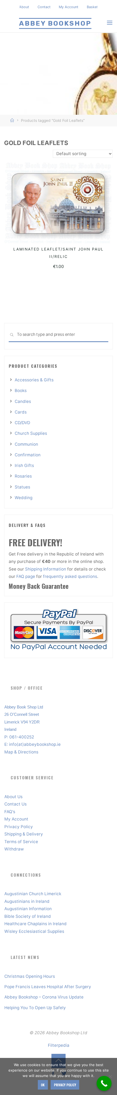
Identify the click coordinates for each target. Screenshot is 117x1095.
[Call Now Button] (104, 1083)
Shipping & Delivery (23, 834)
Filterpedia (58, 1045)
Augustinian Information (28, 908)
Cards (21, 412)
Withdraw (14, 849)
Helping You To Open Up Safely (35, 1007)
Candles (23, 401)
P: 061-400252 (19, 737)
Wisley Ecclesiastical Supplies (34, 931)
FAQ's (9, 811)
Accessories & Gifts (34, 379)
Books (21, 390)
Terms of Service (21, 841)
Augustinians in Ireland (27, 901)
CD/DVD (22, 422)
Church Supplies (31, 433)
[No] (110, 1076)
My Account (68, 7)
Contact (44, 7)
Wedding (23, 497)
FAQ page (26, 576)
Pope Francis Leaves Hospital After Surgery (47, 986)
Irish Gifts (24, 465)
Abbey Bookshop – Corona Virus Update (44, 997)
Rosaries (23, 476)
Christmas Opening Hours (29, 976)
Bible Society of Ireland (27, 916)
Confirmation (28, 454)
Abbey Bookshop (55, 23)
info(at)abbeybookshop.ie (35, 744)
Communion (26, 444)
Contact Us (15, 804)
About (24, 7)
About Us (13, 796)
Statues (22, 487)
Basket (92, 7)
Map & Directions (21, 752)
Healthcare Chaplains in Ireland (35, 923)
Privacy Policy (18, 826)
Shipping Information (46, 569)
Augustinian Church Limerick (32, 893)
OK (43, 1084)
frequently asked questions (70, 576)
